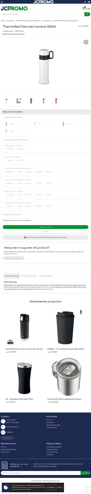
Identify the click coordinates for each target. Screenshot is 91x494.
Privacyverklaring (52, 452)
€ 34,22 (52, 402)
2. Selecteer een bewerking (15, 140)
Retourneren (5, 452)
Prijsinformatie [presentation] (28, 276)
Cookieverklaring (51, 449)
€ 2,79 (10, 402)
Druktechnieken (51, 427)
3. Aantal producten (12, 215)
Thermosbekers (46, 20)
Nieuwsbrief (50, 422)
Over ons (49, 420)
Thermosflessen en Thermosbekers (28, 20)
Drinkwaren (10, 20)
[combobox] (43, 14)
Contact (3, 447)
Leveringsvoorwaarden (54, 447)
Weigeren (59, 487)
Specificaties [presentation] (45, 276)
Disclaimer (49, 454)
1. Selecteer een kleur (12, 117)
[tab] (11, 276)
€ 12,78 (11, 352)
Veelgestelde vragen (53, 425)
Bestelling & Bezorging (8, 449)
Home (3, 20)
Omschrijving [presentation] (11, 276)
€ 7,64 (52, 352)
